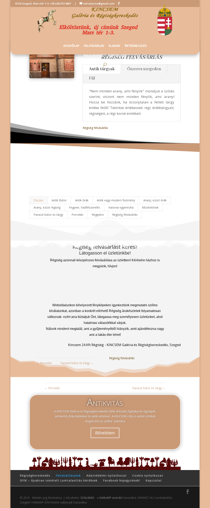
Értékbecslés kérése (105, 178)
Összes (38, 200)
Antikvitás (105, 402)
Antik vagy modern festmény (116, 200)
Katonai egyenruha (121, 207)
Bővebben (105, 433)
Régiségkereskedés (35, 475)
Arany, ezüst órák (155, 200)
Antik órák (81, 200)
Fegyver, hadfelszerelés (84, 207)
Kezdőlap (71, 46)
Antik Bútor (59, 200)
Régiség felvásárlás (95, 128)
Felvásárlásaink (68, 475)
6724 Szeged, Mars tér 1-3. (32, 3)
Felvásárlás (94, 46)
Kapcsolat (117, 55)
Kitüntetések (150, 207)
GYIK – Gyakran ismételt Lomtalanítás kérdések (59, 480)
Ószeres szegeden (144, 69)
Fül (92, 78)
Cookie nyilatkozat (147, 475)
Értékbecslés (136, 46)
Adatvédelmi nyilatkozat (106, 475)
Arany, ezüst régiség (47, 207)
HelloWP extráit (110, 498)
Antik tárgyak (102, 69)
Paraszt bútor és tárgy (48, 215)
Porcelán (77, 215)
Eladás (114, 46)
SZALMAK (87, 498)
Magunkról (94, 55)
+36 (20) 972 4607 (60, 3)
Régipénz (98, 215)
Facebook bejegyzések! (121, 480)
